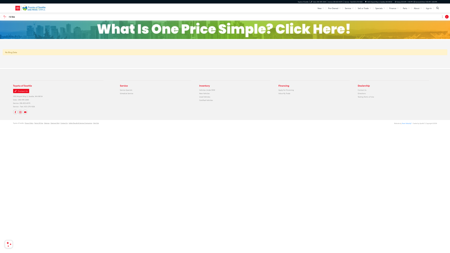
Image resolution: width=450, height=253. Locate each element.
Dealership (364, 85)
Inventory (204, 85)
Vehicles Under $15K (207, 90)
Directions (362, 93)
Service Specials (126, 90)
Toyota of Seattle (18, 123)
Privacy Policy (29, 123)
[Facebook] (15, 112)
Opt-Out (96, 123)
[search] (437, 8)
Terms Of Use (38, 123)
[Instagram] (20, 112)
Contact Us (22, 91)
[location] (365, 2)
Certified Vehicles (206, 100)
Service (124, 85)
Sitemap (47, 123)
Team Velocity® (407, 123)
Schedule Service (126, 93)
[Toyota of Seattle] (33, 7)
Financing (283, 85)
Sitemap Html (55, 123)
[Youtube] (25, 112)
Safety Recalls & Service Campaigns (80, 123)
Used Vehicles (204, 97)
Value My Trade (284, 93)
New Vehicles (204, 93)
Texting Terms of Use (366, 97)
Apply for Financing (286, 90)
